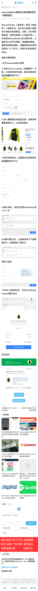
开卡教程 (14, 588)
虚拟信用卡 (19, 2)
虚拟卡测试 (24, 588)
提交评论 (31, 523)
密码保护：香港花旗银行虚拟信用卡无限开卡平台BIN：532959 (28, 476)
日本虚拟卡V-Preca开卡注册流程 (9, 409)
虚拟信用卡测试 (6, 7)
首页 (4, 588)
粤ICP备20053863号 (27, 580)
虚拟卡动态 (33, 588)
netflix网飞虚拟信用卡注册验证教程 (28, 409)
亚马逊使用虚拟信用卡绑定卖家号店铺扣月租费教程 (10, 434)
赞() (27, 18)
